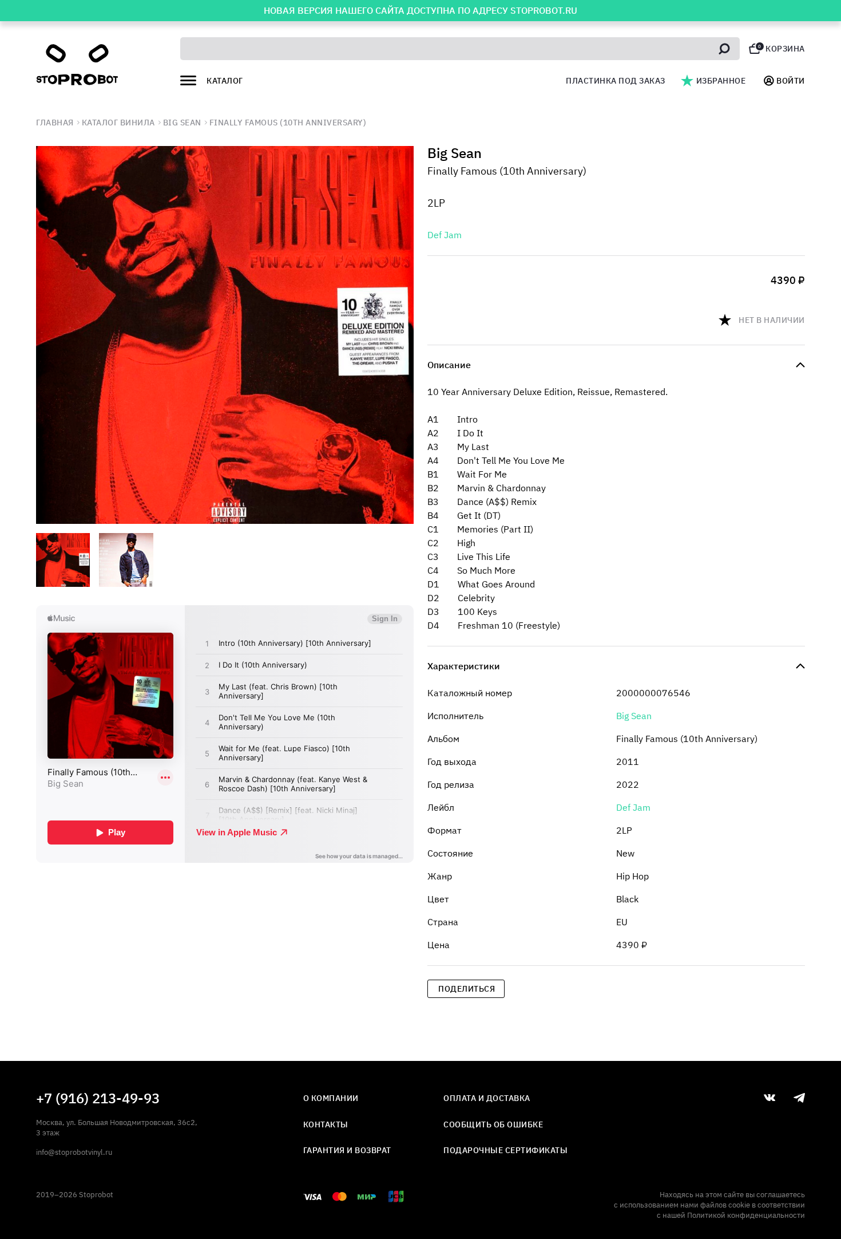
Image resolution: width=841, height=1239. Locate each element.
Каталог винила (118, 122)
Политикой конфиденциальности (746, 1215)
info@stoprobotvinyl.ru (74, 1152)
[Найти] (724, 48)
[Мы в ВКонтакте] (769, 1097)
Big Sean (182, 122)
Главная (55, 122)
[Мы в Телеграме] (799, 1098)
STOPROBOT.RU (543, 10)
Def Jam (444, 234)
